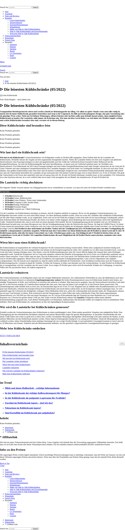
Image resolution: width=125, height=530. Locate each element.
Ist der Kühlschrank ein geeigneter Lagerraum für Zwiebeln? (35, 398)
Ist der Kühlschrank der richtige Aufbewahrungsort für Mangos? (37, 393)
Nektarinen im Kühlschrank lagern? (23, 408)
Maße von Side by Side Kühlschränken (25, 29)
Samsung (13, 45)
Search (35, 7)
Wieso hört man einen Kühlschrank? (16, 365)
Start (6, 12)
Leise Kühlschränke (17, 20)
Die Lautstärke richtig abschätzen (15, 361)
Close (2, 466)
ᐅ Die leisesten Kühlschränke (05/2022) (17, 352)
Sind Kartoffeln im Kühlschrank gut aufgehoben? (30, 413)
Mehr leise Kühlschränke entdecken (16, 374)
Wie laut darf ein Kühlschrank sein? (16, 358)
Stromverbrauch (16, 23)
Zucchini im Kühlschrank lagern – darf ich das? (29, 403)
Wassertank (9, 38)
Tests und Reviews (12, 16)
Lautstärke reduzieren (10, 368)
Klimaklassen (15, 27)
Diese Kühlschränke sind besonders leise (18, 355)
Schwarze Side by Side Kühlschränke (24, 34)
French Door (10, 40)
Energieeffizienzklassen (19, 25)
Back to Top (5, 463)
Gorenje (13, 58)
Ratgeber (8, 18)
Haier (12, 55)
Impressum (9, 428)
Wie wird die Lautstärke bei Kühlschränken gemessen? (23, 371)
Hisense (13, 47)
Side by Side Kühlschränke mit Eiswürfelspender (29, 31)
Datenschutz (9, 430)
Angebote (8, 14)
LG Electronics (15, 53)
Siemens (13, 49)
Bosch (12, 51)
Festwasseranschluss (13, 36)
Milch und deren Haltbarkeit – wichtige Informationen (32, 388)
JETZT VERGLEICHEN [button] (10, 336)
